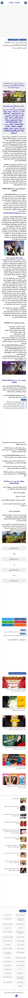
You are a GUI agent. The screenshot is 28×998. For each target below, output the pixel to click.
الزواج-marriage (15, 798)
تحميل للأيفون (13, 559)
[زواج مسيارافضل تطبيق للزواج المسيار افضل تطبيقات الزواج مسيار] (14, 760)
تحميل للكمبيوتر (14, 570)
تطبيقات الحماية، (20, 952)
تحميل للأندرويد (13, 548)
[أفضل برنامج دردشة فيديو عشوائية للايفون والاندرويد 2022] (14, 779)
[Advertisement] (14, 22)
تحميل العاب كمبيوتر (7, 940)
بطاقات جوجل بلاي (20, 937)
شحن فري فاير (8, 969)
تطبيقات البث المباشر (7, 948)
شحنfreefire (20, 973)
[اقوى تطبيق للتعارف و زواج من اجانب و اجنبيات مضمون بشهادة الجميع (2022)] (14, 702)
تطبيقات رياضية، (20, 961)
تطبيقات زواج (7, 961)
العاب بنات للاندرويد (20, 924)
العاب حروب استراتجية (7, 924)
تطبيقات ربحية (8, 957)
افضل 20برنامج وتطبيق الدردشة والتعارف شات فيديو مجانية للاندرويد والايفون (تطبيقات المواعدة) (13, 408)
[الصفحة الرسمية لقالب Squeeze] (14, 996)
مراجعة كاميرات (20, 982)
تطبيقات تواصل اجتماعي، (7, 953)
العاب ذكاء (20, 928)
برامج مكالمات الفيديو (7, 931)
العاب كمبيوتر (7, 928)
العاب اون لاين (8, 918)
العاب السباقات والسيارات (20, 919)
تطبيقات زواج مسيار (20, 965)
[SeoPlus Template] (23, 993)
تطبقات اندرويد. (20, 944)
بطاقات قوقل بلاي (20, 940)
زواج (20, 969)
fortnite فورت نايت (13, 39)
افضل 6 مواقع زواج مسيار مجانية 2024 (15, 402)
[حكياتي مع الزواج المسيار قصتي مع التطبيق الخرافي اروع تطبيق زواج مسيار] (14, 682)
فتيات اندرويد (7, 973)
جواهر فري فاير (7, 965)
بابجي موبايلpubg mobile (20, 932)
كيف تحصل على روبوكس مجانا (20, 977)
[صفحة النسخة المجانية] (11, 996)
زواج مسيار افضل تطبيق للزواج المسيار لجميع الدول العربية (13, 406)
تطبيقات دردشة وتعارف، (20, 957)
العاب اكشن (7, 915)
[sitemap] (16, 996)
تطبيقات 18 (22, 39)
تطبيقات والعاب (14, 2)
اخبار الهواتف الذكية (20, 915)
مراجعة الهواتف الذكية (7, 977)
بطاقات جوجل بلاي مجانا (7, 937)
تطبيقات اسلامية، (20, 948)
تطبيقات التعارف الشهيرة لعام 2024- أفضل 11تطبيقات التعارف (13, 404)
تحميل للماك (14, 581)
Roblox (20, 986)
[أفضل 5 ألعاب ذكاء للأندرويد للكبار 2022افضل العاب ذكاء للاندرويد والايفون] (14, 740)
